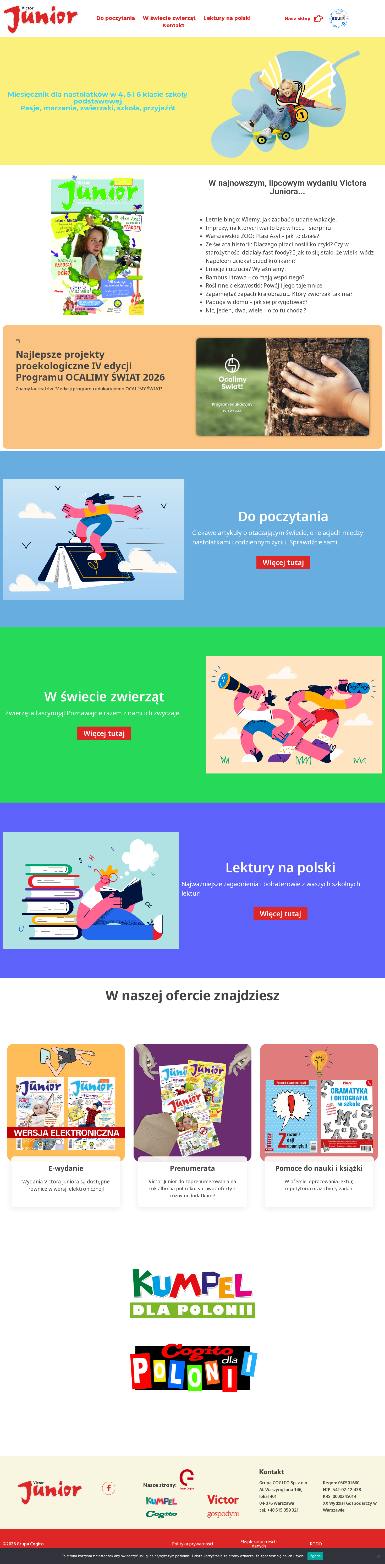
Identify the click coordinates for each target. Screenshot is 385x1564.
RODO (316, 1544)
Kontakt (173, 26)
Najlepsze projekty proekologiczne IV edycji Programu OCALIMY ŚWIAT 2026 (90, 365)
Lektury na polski (227, 18)
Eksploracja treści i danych (259, 1544)
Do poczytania (115, 18)
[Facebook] (108, 1488)
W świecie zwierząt (169, 18)
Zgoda (315, 1556)
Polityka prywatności (192, 1544)
